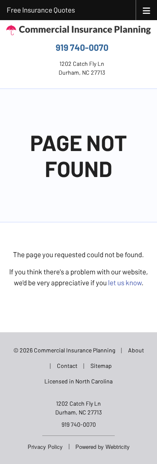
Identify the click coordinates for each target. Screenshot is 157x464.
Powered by (102, 447)
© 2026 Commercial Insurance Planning (64, 350)
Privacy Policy (45, 447)
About (136, 350)
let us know (125, 282)
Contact (67, 365)
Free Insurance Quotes (41, 9)
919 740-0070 (82, 47)
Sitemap (101, 365)
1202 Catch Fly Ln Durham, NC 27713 (78, 408)
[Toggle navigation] (146, 10)
